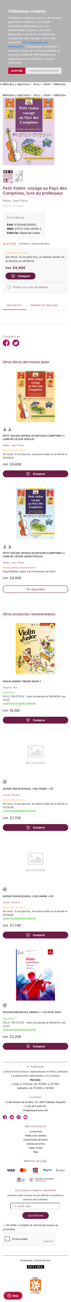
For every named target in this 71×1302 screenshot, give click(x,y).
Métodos (60, 84)
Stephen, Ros (10, 687)
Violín (46, 84)
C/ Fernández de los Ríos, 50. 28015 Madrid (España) (35, 1102)
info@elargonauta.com (35, 1110)
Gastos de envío (36, 1143)
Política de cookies (35, 1135)
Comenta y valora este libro (34, 243)
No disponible (36, 589)
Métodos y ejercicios (16, 84)
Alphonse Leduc (29, 233)
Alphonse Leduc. (13, 205)
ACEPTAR (16, 70)
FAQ (35, 1151)
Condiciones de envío (35, 1139)
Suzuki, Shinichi (11, 794)
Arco (36, 84)
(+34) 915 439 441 (35, 1106)
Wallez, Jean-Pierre (13, 445)
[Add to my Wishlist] (9, 287)
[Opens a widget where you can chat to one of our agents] (12, 1296)
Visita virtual (35, 1147)
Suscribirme (35, 1215)
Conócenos (35, 1131)
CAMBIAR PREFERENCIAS (44, 70)
